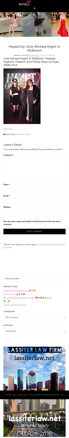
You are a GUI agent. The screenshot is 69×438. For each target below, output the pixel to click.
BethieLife (34, 3)
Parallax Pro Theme (25, 395)
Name (6, 184)
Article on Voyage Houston (15, 305)
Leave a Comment (48, 55)
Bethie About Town (23, 134)
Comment (8, 155)
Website (7, 207)
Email (6, 196)
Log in (62, 395)
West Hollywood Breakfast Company (19, 298)
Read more (7, 129)
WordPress (55, 395)
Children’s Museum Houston (16, 291)
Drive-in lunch (9, 294)
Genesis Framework (42, 395)
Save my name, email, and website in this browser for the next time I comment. (32, 223)
